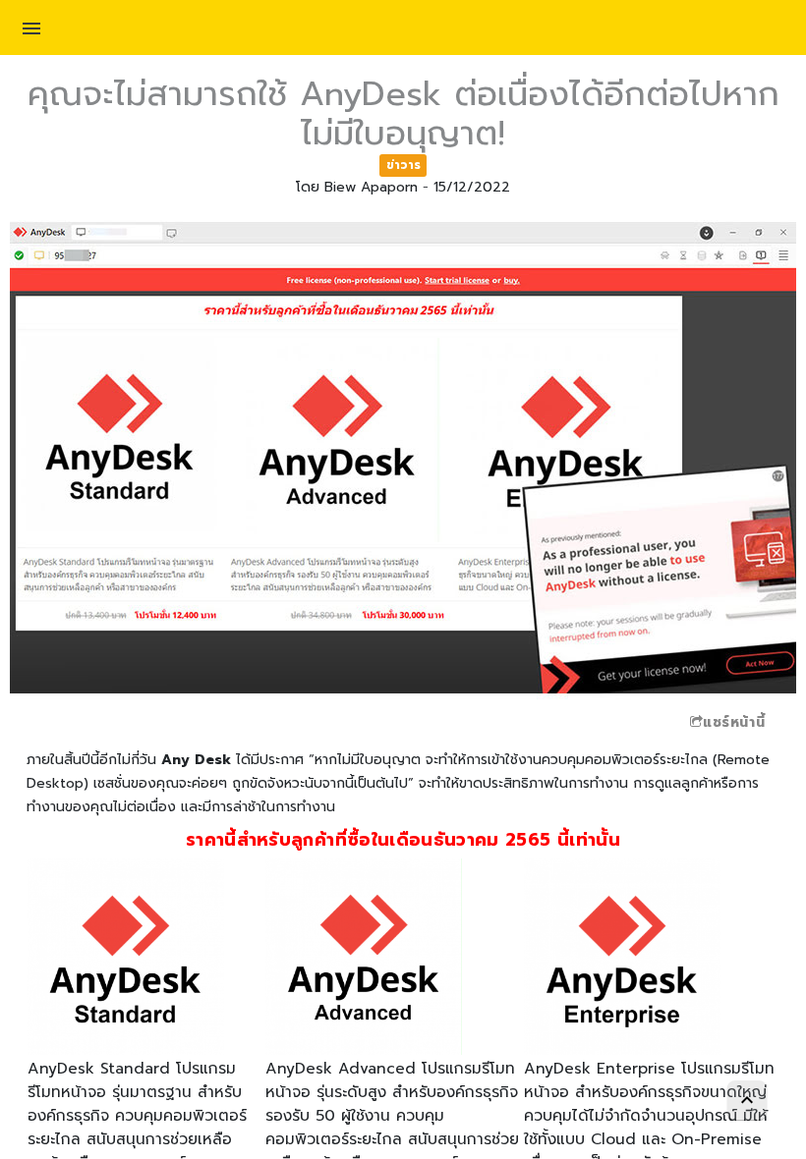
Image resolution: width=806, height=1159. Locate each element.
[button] (31, 31)
